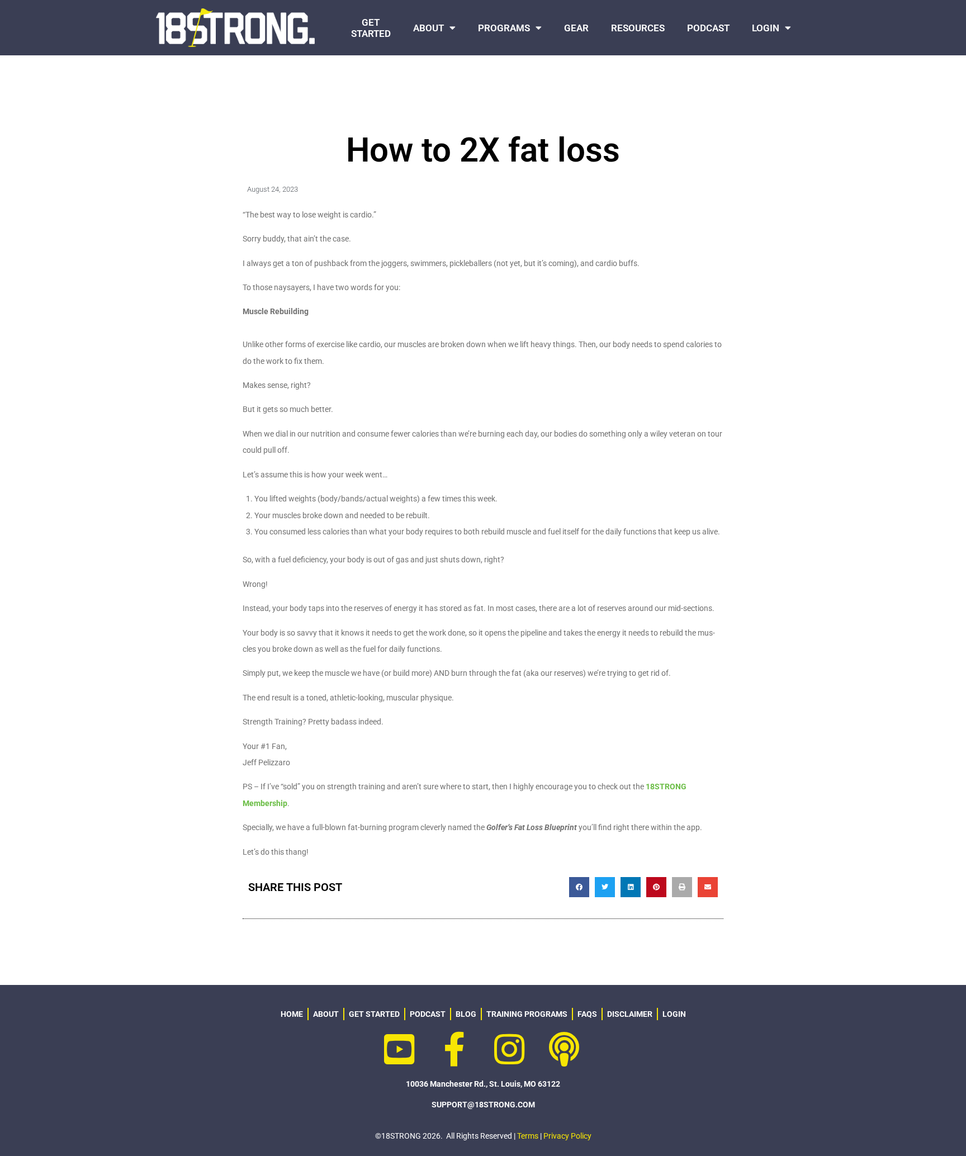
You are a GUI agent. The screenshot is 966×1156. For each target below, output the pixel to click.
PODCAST (708, 28)
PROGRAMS (504, 28)
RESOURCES (638, 28)
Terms (527, 1135)
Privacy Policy (567, 1135)
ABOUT (428, 28)
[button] (579, 887)
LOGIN (765, 28)
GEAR (576, 28)
